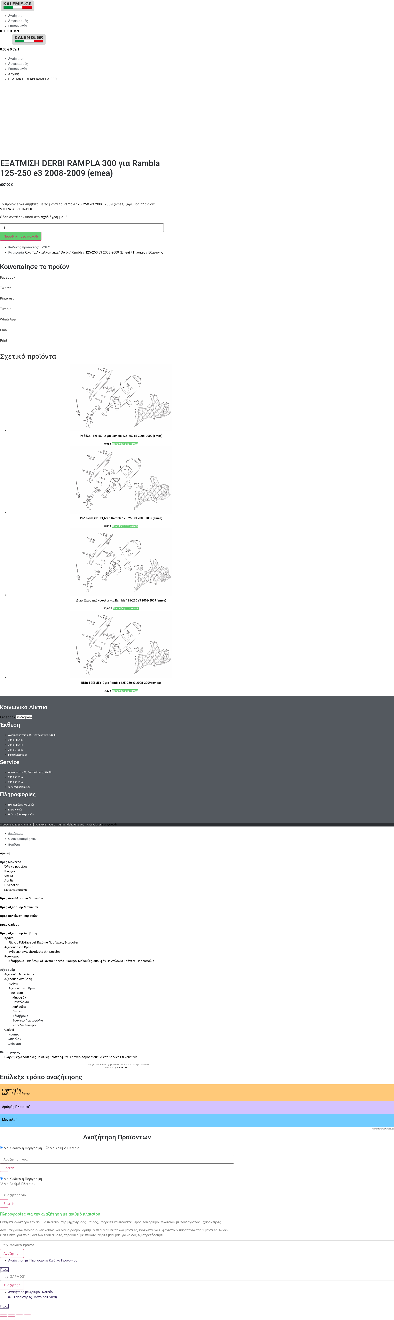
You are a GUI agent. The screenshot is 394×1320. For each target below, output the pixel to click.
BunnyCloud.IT (110, 824)
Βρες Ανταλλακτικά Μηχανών (21, 898)
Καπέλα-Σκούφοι (66, 961)
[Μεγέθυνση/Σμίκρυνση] (27, 1312)
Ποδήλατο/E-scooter (63, 942)
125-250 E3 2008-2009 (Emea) (107, 252)
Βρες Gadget (9, 924)
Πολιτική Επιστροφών (52, 1057)
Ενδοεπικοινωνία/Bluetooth (28, 951)
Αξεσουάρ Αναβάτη (18, 979)
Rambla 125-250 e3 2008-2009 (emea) (94, 204)
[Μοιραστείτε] (11, 1312)
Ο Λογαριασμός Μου (83, 1057)
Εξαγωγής (155, 252)
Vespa (8, 875)
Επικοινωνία (129, 1057)
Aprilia (9, 880)
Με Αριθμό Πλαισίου (65, 1148)
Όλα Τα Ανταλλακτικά (41, 252)
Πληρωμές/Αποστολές (20, 1057)
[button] (117, 280)
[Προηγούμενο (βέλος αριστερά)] (3, 1318)
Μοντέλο (9, 1120)
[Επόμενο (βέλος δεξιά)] (11, 1318)
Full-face (25, 942)
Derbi (65, 252)
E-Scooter (11, 885)
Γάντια (48, 961)
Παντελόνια (115, 961)
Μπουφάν (99, 961)
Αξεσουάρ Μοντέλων (19, 974)
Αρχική (5, 853)
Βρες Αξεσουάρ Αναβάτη (18, 933)
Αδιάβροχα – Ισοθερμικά (25, 961)
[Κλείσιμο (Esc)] (3, 1312)
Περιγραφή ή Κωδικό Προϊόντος (16, 1092)
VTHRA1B (23, 209)
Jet (34, 942)
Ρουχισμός (11, 956)
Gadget (9, 1029)
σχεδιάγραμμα (52, 217)
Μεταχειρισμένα (15, 889)
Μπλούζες (85, 961)
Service (114, 1057)
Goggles (54, 951)
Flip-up (13, 942)
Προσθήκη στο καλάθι (20, 236)
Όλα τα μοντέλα (15, 866)
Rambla (77, 252)
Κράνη (9, 938)
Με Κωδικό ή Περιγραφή (23, 1148)
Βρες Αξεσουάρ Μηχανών (19, 907)
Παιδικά (42, 942)
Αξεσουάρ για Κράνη (18, 947)
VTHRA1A (7, 209)
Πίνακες (139, 252)
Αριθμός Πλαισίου (16, 1107)
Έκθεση (102, 1057)
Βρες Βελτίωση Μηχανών (19, 915)
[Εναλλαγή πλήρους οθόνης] (19, 1312)
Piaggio (9, 871)
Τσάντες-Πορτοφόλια (139, 961)
